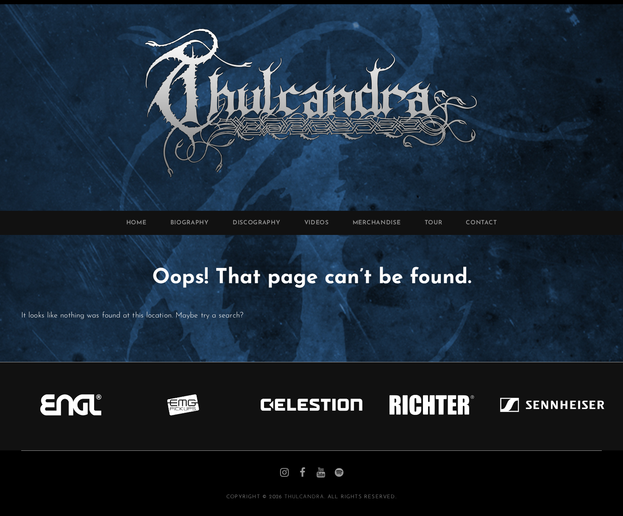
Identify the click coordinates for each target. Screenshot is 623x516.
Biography (189, 223)
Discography (257, 223)
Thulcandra (304, 496)
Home (136, 223)
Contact (481, 223)
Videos (316, 223)
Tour (433, 223)
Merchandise (377, 223)
